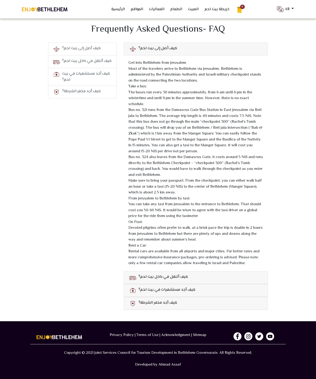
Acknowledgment (175, 335)
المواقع (137, 9)
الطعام (176, 9)
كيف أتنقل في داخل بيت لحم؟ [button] (163, 277)
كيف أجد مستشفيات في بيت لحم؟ (86, 77)
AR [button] (288, 9)
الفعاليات (156, 9)
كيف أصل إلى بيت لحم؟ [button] (158, 48)
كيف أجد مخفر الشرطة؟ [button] (158, 303)
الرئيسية (118, 9)
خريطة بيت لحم (216, 9)
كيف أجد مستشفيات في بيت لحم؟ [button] (167, 290)
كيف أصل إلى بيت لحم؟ (81, 48)
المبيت (193, 9)
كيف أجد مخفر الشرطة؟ (81, 91)
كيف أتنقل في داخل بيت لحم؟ (87, 61)
